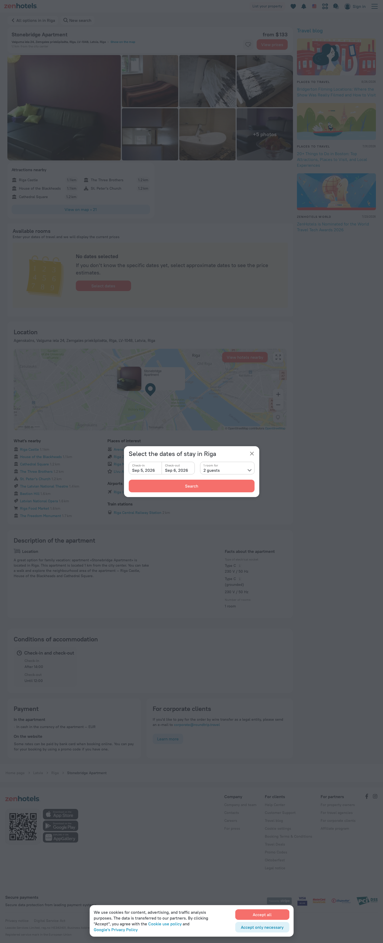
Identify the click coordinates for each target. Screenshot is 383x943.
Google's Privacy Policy (116, 929)
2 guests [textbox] (211, 470)
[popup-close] (252, 453)
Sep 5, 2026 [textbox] (143, 470)
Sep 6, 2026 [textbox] (176, 470)
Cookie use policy (165, 923)
